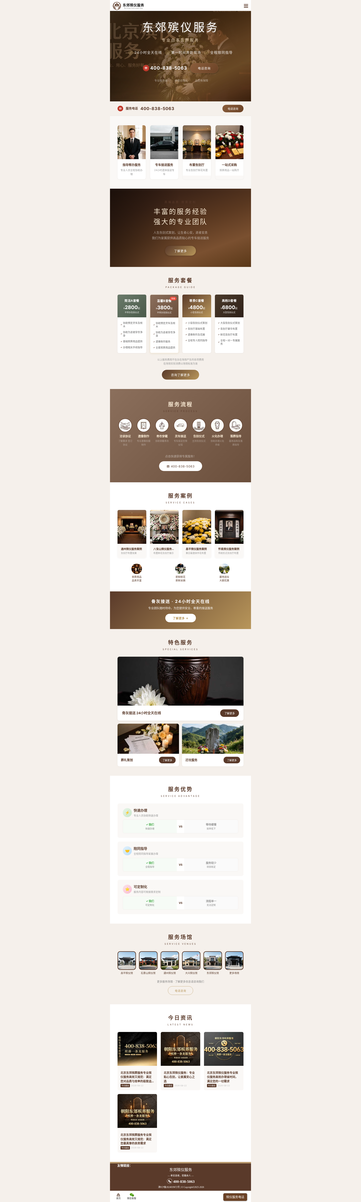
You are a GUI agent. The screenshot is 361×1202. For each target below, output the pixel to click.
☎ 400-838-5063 (181, 466)
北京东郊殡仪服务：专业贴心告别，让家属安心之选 (179, 1077)
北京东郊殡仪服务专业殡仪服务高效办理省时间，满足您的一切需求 (222, 1077)
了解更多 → (180, 618)
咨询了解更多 (180, 375)
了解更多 (180, 251)
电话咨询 (204, 68)
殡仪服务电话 (235, 1197)
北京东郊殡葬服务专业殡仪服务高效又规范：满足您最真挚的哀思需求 (136, 1139)
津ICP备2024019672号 (169, 1187)
